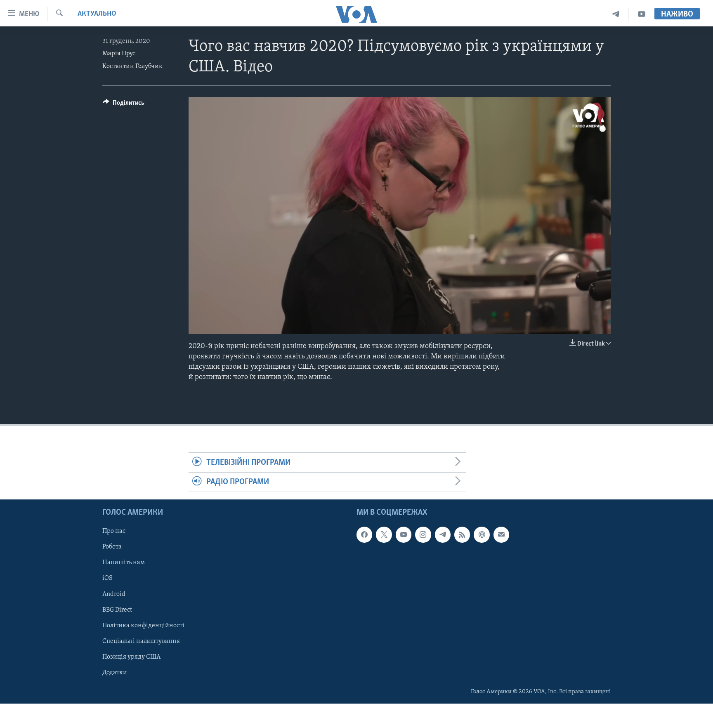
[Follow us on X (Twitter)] (384, 535)
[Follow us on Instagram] (423, 535)
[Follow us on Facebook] (364, 535)
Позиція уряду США (131, 657)
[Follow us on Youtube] (403, 535)
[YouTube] (641, 14)
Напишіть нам (123, 563)
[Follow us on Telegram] (443, 535)
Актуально (97, 14)
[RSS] (462, 535)
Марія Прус (118, 53)
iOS (107, 578)
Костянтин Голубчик (132, 66)
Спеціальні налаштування (141, 641)
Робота (112, 547)
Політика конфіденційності (143, 625)
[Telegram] (616, 14)
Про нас (113, 531)
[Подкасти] (481, 535)
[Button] (123, 105)
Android (113, 594)
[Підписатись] (501, 535)
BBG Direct (117, 610)
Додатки (114, 672)
